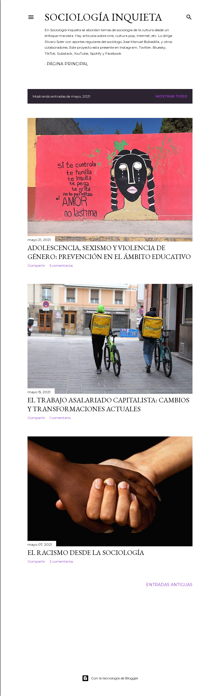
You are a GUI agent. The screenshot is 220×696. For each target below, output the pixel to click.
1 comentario (60, 418)
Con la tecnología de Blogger (114, 678)
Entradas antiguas (169, 584)
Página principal (67, 63)
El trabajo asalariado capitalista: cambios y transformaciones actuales (108, 404)
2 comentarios (61, 561)
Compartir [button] (36, 265)
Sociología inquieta (103, 17)
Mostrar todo (171, 96)
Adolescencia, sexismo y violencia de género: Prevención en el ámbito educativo (109, 252)
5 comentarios (61, 265)
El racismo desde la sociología (86, 552)
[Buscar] (189, 15)
